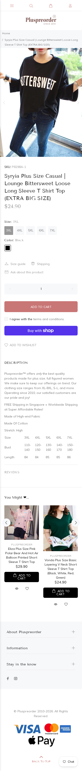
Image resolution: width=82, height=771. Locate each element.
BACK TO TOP (41, 761)
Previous (4, 102)
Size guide (18, 264)
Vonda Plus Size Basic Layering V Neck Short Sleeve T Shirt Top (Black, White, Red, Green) (61, 569)
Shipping (43, 264)
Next (78, 102)
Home (6, 33)
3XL (8, 230)
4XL (19, 230)
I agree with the (37, 319)
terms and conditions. (49, 319)
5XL (30, 230)
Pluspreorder (21, 544)
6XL (41, 230)
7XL (52, 230)
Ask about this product (26, 272)
